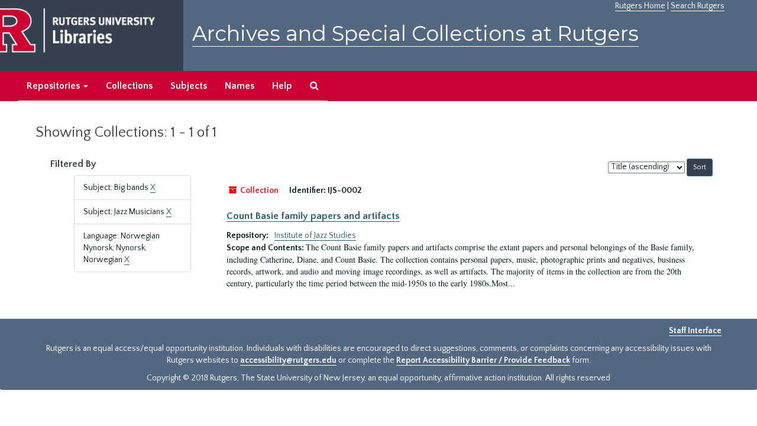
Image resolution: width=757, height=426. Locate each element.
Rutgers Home (640, 6)
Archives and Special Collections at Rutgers (415, 33)
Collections (129, 85)
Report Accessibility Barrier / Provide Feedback (483, 360)
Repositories (54, 85)
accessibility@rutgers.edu (288, 360)
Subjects (188, 85)
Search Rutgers (697, 6)
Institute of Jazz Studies (315, 235)
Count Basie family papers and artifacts (313, 216)
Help (282, 85)
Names (239, 85)
